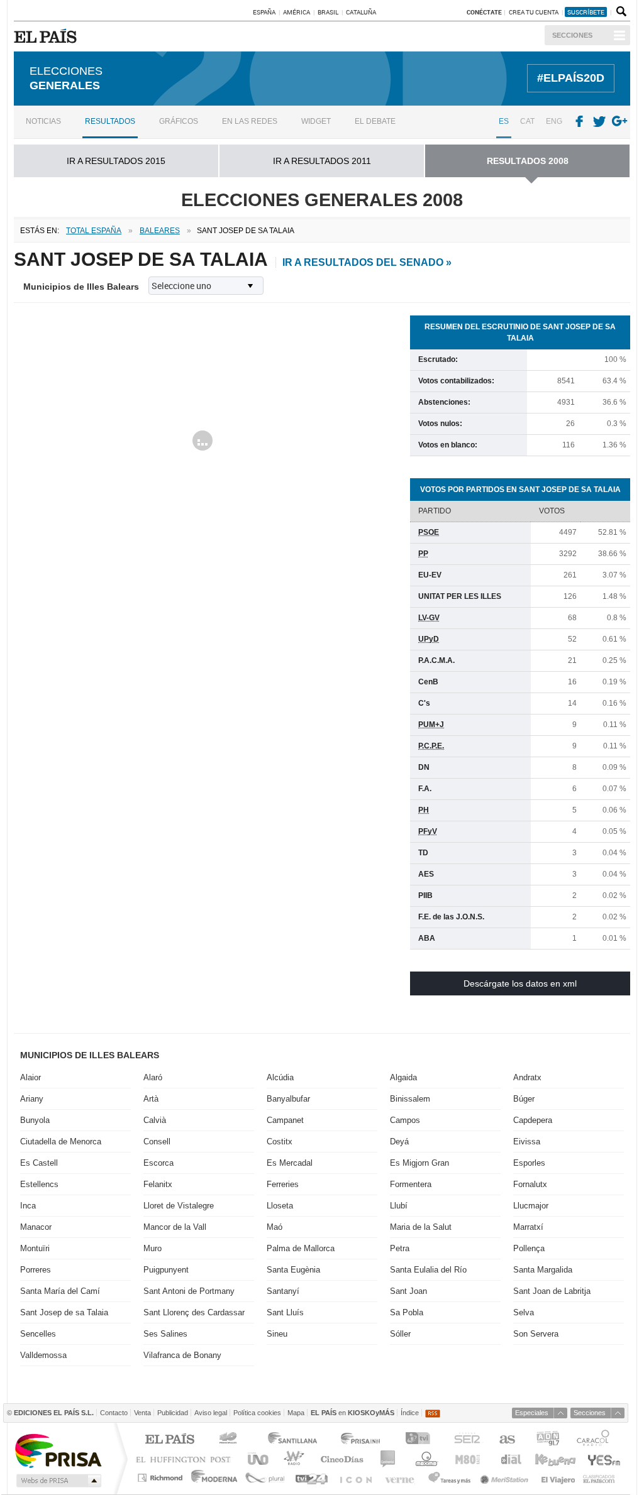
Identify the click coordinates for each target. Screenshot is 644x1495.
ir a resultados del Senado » (367, 262)
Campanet (285, 1120)
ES (504, 121)
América (296, 12)
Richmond (161, 1478)
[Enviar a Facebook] (579, 122)
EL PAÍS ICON (355, 1478)
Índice (410, 1412)
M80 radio (467, 1459)
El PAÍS (169, 1440)
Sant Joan (408, 1291)
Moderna (215, 1478)
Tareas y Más (449, 1478)
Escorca (158, 1163)
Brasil (328, 12)
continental (388, 1459)
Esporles (529, 1163)
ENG (554, 121)
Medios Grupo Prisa (58, 1480)
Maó (274, 1227)
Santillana (291, 1440)
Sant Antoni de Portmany (189, 1291)
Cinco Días (342, 1459)
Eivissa (526, 1141)
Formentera (410, 1184)
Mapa (295, 1412)
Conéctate (484, 12)
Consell (156, 1141)
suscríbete (585, 12)
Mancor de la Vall (174, 1227)
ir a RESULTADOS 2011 (322, 161)
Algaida (403, 1077)
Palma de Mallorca (301, 1248)
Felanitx (157, 1184)
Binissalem (410, 1098)
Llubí (399, 1205)
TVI (420, 1440)
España (264, 12)
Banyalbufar (288, 1098)
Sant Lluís (285, 1312)
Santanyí (283, 1291)
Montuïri (35, 1248)
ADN (548, 1440)
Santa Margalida (542, 1269)
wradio (292, 1459)
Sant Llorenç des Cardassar (194, 1312)
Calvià (154, 1120)
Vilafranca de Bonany (182, 1355)
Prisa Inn (361, 1440)
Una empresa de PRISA (58, 1450)
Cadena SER (467, 1440)
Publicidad (172, 1412)
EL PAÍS (47, 35)
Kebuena (555, 1459)
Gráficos (178, 121)
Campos (405, 1120)
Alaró (152, 1077)
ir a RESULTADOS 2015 (116, 161)
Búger (524, 1098)
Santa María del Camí (60, 1291)
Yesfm (601, 1459)
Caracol (594, 1440)
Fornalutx (530, 1184)
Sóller (400, 1334)
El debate (375, 121)
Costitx (279, 1141)
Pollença (529, 1248)
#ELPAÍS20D (570, 78)
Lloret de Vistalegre (178, 1205)
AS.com (506, 1440)
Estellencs (39, 1184)
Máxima (425, 1459)
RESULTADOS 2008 (528, 161)
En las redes (249, 121)
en (352, 1412)
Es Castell (39, 1163)
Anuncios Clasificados (599, 1478)
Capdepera (532, 1120)
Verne (401, 1478)
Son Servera (535, 1334)
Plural (265, 1478)
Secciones (572, 35)
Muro (152, 1248)
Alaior (30, 1077)
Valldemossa (43, 1355)
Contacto (114, 1412)
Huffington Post (186, 1459)
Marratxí (528, 1227)
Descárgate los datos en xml (520, 983)
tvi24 (311, 1478)
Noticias (43, 121)
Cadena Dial (510, 1459)
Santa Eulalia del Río (428, 1269)
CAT (527, 121)
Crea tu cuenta (534, 12)
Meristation (506, 1478)
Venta (142, 1412)
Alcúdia (280, 1077)
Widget (316, 121)
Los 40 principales (229, 1440)
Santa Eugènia (293, 1269)
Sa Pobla (406, 1312)
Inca (28, 1205)
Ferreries (283, 1184)
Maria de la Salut (421, 1227)
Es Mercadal (290, 1163)
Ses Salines (165, 1334)
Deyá (399, 1141)
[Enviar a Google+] (620, 122)
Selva (523, 1312)
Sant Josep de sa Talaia (64, 1312)
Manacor (36, 1227)
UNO (256, 1459)
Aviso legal (210, 1412)
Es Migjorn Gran (419, 1163)
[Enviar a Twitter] (600, 122)
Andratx (527, 1077)
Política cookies (257, 1412)
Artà (150, 1098)
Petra (399, 1248)
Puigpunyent (166, 1269)
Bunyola (35, 1120)
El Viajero (558, 1478)
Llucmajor (530, 1205)
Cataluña (361, 12)
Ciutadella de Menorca (60, 1141)
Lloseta (280, 1205)
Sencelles (38, 1334)
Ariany (31, 1098)
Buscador (620, 12)
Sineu (277, 1334)
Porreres (35, 1269)
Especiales (531, 1412)
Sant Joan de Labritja (552, 1291)
